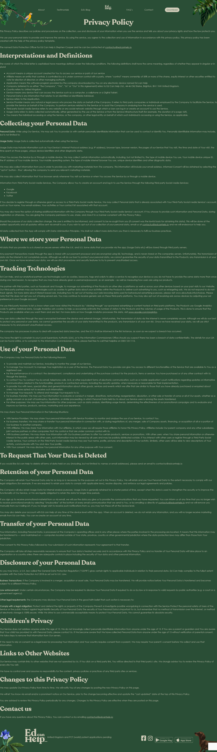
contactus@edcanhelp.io (118, 47)
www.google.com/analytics (142, 312)
